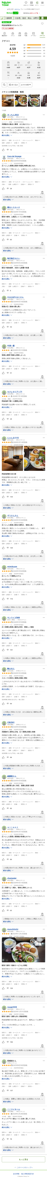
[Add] (42, 23)
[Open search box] (4, 84)
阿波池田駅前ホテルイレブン (12, 25)
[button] (8, 101)
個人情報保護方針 (27, 1174)
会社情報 (16, 1174)
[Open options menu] (43, 114)
